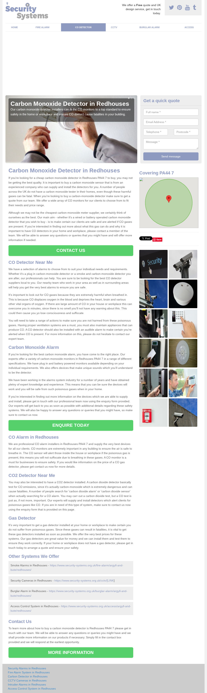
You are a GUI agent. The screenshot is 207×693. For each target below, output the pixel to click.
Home (14, 27)
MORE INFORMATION (71, 652)
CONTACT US (70, 250)
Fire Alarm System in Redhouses (29, 672)
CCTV (114, 27)
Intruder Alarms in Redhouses (27, 684)
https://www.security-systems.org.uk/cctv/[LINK (84, 580)
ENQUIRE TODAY (70, 425)
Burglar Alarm (149, 27)
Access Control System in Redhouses (32, 688)
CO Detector (83, 27)
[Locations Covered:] (7, 3)
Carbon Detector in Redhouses (28, 676)
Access (189, 27)
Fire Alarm (42, 27)
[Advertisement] (103, 65)
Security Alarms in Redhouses (27, 668)
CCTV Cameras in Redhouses (27, 680)
